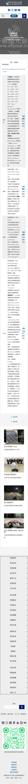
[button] (3, 16)
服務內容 (14, 765)
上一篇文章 (14, 417)
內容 (23, 121)
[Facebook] (9, 10)
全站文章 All (17, 39)
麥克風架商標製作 (10, 475)
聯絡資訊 (14, 767)
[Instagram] (12, 10)
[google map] (14, 722)
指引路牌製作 (8, 503)
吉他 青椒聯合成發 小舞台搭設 (13, 531)
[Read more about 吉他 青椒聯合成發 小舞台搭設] (14, 521)
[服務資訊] (19, 10)
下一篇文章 (14, 421)
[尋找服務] (25, 722)
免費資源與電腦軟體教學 (11, 37)
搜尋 (14, 703)
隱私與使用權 (14, 772)
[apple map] (17, 722)
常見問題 (14, 762)
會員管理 (14, 770)
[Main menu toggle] (24, 16)
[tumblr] (15, 10)
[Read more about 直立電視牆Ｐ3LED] (14, 437)
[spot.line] (21, 722)
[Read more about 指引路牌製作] (14, 493)
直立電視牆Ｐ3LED (10, 447)
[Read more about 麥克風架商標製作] (14, 465)
